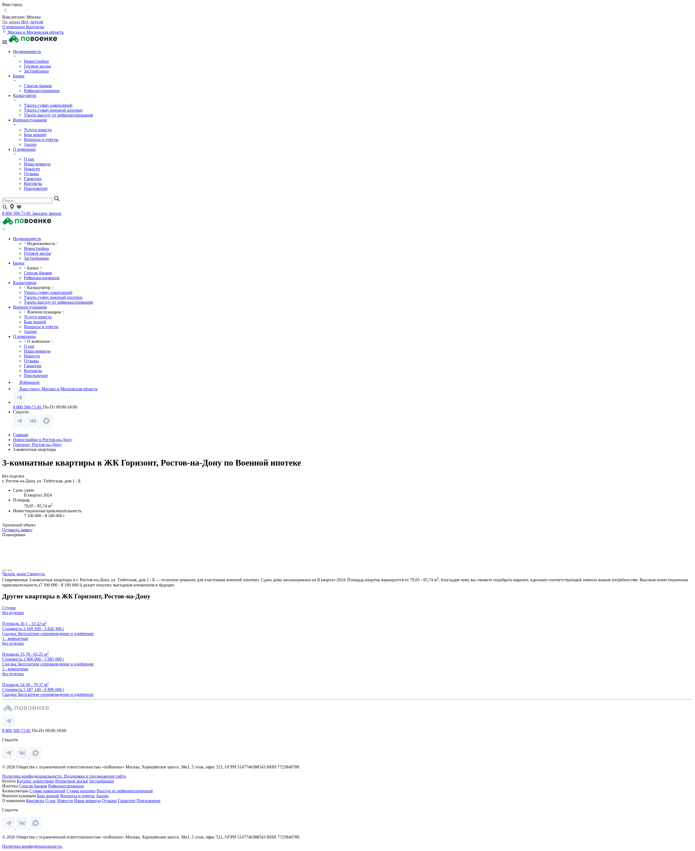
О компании (14, 26)
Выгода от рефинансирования (125, 791)
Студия (8, 607)
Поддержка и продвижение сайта (95, 776)
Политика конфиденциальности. (33, 776)
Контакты (35, 26)
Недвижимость (27, 51)
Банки (18, 76)
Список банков (38, 85)
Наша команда (37, 164)
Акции (30, 144)
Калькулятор (24, 95)
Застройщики (36, 71)
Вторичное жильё (71, 781)
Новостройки (36, 61)
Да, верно (11, 22)
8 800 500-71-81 (17, 213)
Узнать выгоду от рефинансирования (58, 115)
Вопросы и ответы (41, 139)
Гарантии (33, 178)
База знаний (35, 134)
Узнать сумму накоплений (48, 105)
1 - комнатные (15, 638)
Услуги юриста (38, 129)
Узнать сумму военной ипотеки (53, 110)
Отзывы (31, 173)
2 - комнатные (15, 669)
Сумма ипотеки (81, 791)
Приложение (36, 188)
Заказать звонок (46, 213)
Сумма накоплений (47, 791)
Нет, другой (32, 22)
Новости (32, 169)
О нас (29, 159)
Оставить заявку (17, 529)
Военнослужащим (30, 120)
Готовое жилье (37, 66)
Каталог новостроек (35, 781)
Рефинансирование (42, 90)
